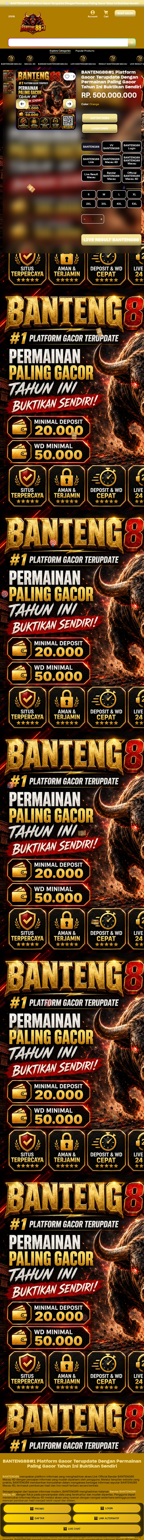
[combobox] (68, 42)
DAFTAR (39, 1518)
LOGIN (109, 1509)
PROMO (39, 1509)
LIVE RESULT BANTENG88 (111, 240)
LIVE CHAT (74, 1528)
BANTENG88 (11, 1476)
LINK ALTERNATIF (109, 1518)
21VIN (11, 16)
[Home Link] (33, 23)
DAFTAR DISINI (99, 118)
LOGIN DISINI (99, 128)
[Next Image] (69, 104)
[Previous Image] (22, 104)
